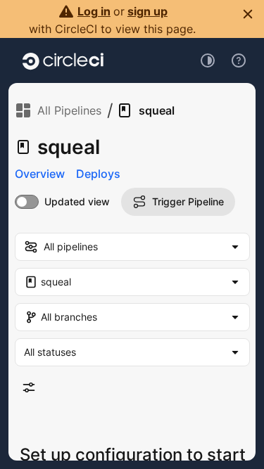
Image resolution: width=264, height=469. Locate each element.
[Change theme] (208, 60)
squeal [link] (157, 110)
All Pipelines (69, 110)
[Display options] (29, 387)
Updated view (77, 201)
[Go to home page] (63, 60)
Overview (40, 174)
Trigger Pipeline (188, 201)
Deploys (98, 174)
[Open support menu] (239, 60)
